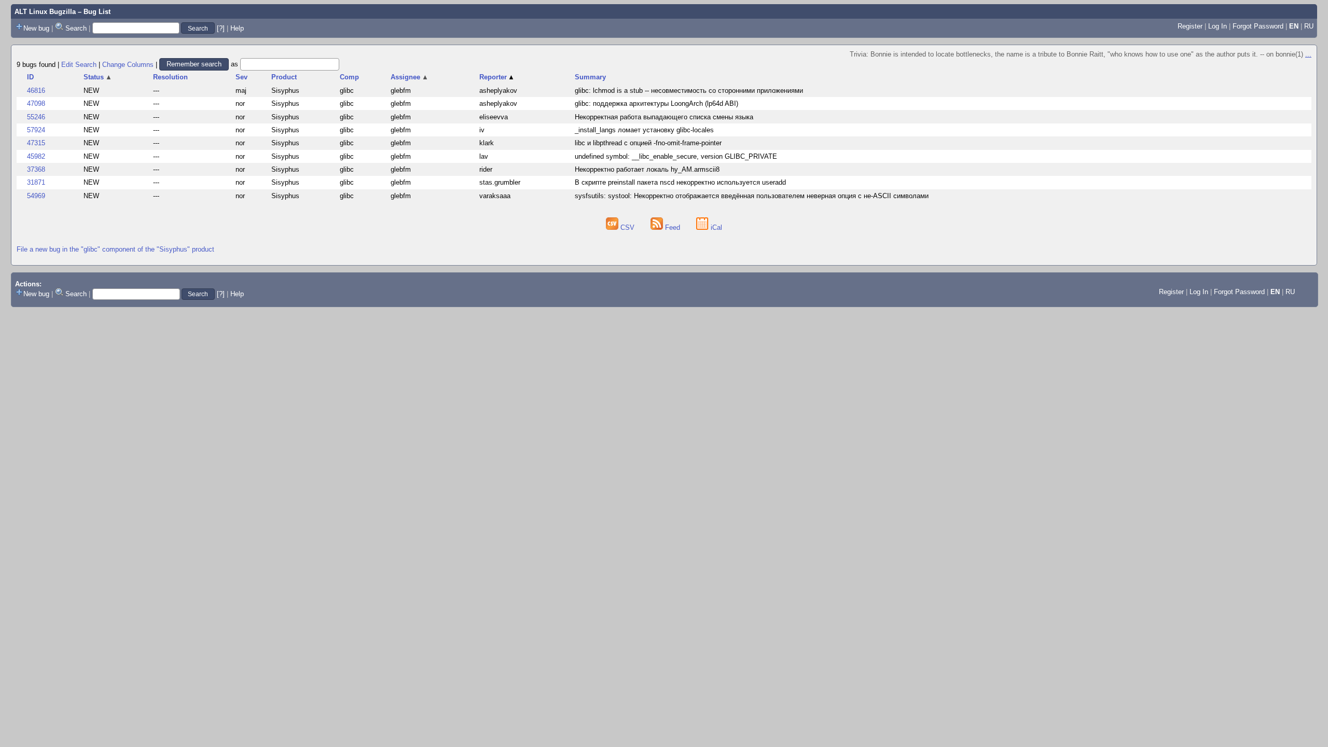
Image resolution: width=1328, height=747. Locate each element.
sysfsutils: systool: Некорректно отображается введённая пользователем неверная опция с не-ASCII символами (752, 196)
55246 (36, 117)
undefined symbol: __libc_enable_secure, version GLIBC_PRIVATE (676, 156)
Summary (590, 77)
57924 (36, 130)
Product (284, 77)
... (1308, 54)
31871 (36, 182)
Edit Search (78, 64)
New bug (36, 28)
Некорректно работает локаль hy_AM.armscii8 (647, 169)
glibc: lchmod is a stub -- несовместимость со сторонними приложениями (689, 90)
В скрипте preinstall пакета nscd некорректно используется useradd (680, 182)
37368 (36, 169)
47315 (36, 143)
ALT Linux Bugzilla (45, 12)
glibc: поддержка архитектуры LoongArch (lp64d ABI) (656, 103)
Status (98, 77)
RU (1308, 26)
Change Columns (128, 64)
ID (30, 77)
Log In (1217, 26)
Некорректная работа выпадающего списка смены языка (664, 117)
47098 (36, 103)
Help (237, 28)
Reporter (497, 77)
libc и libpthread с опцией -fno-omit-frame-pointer (648, 143)
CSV (627, 227)
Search (76, 28)
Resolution (170, 77)
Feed (672, 227)
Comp (349, 77)
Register (1190, 26)
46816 (36, 90)
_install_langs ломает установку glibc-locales (644, 130)
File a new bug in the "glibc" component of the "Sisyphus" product (115, 249)
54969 (36, 196)
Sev (241, 77)
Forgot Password (1258, 26)
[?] (221, 28)
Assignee (409, 77)
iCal (715, 227)
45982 (36, 156)
